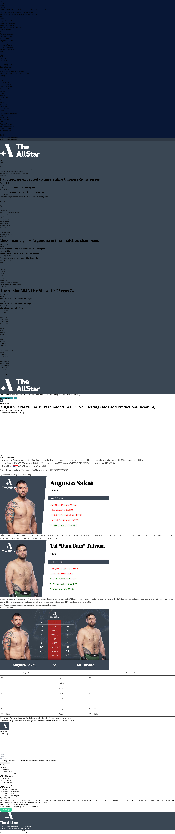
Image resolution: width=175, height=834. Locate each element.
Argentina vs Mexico (7, 47)
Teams (2, 5)
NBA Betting (4, 117)
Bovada (2, 91)
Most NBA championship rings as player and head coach (19, 14)
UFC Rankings (4, 69)
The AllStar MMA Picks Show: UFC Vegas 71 (17, 308)
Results (2, 765)
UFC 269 (120, 460)
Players (2, 8)
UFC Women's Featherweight (10, 789)
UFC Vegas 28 (84, 535)
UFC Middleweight (6, 776)
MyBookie (3, 104)
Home (2, 3)
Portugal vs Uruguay (7, 34)
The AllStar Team (7, 404)
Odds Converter (5, 85)
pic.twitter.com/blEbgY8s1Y (103, 463)
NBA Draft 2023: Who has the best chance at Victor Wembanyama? (23, 10)
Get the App (6, 810)
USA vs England (5, 30)
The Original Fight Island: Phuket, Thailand (14, 74)
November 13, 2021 (39, 466)
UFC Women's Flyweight (8, 794)
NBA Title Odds (5, 120)
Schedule (3, 767)
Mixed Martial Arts (12, 395)
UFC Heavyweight (6, 772)
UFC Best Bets (4, 109)
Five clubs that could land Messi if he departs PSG (20, 258)
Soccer (2, 16)
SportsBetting (5, 98)
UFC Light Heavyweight (8, 774)
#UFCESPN (87, 463)
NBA (1, 1)
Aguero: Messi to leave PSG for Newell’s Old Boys (19, 253)
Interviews (3, 58)
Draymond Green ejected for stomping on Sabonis (20, 187)
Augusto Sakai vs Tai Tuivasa (20, 721)
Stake (2, 102)
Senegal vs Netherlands (8, 49)
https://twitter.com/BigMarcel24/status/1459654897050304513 (42, 470)
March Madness (5, 133)
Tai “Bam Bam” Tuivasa (37, 460)
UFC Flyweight (5, 787)
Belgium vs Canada (6, 41)
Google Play (17, 807)
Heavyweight (74, 460)
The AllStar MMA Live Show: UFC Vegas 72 (37, 290)
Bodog (2, 93)
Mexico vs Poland (6, 45)
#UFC (73, 463)
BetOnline (3, 95)
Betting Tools (4, 80)
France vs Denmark (6, 43)
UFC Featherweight (6, 783)
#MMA (79, 463)
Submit (23, 831)
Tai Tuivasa (62, 721)
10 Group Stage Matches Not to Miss (12, 27)
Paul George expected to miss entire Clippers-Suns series (50, 179)
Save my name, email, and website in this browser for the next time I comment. (29, 761)
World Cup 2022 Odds (7, 25)
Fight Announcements (37, 721)
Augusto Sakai (18, 460)
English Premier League (8, 21)
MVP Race (3, 122)
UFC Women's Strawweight (9, 796)
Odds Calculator (5, 82)
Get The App (4, 374)
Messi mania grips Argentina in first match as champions (49, 240)
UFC (1, 56)
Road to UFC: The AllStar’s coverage (12, 71)
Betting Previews (6, 67)
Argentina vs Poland (7, 32)
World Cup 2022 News (7, 23)
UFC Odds (3, 60)
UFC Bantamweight (6, 785)
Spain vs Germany (6, 36)
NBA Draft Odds (5, 131)
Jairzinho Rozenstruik (57, 535)
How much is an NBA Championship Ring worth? (16, 12)
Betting (2, 76)
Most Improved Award (7, 126)
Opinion (3, 135)
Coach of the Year (6, 128)
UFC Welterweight (6, 778)
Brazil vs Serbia (5, 38)
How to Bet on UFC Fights (9, 113)
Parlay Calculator (6, 87)
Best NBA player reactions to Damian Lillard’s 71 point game (24, 196)
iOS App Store (33, 807)
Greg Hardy (59, 599)
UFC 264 (31, 599)
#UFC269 (35, 463)
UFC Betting (4, 106)
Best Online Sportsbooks (8, 89)
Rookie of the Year (6, 124)
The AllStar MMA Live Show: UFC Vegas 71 (17, 303)
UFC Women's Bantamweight (10, 791)
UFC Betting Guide (6, 65)
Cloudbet (3, 100)
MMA (2, 52)
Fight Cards (4, 63)
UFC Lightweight (5, 780)
